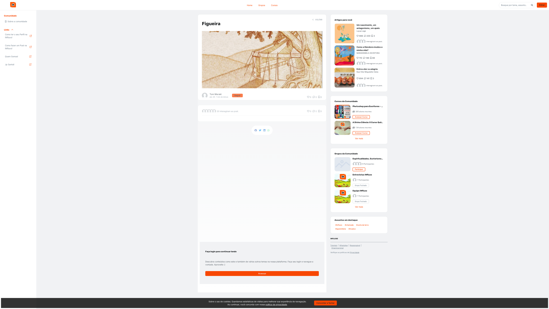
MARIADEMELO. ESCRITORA (368, 53)
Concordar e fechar (325, 303)
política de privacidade (276, 304)
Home (249, 5)
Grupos (261, 5)
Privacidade (354, 252)
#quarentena (340, 229)
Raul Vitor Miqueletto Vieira (367, 72)
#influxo (338, 225)
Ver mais (359, 138)
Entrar (542, 5)
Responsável (355, 245)
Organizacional (337, 248)
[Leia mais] (345, 33)
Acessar (262, 273)
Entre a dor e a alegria (367, 69)
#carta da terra (362, 225)
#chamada (349, 225)
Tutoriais (333, 245)
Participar (359, 169)
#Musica (352, 229)
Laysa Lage (361, 31)
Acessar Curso (361, 117)
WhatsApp (343, 245)
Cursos (274, 5)
